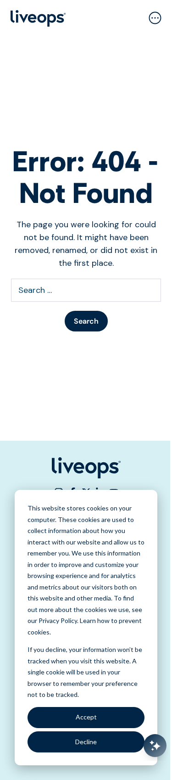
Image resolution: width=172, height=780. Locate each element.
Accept (86, 717)
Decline (86, 742)
